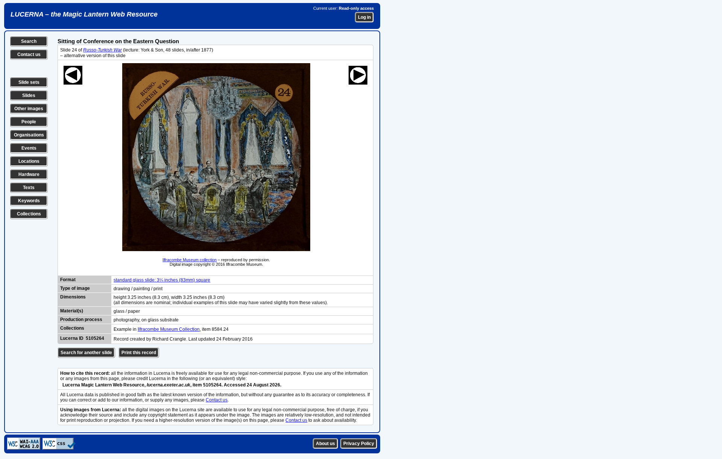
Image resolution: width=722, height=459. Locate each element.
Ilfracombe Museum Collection (169, 329)
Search (28, 41)
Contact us (29, 54)
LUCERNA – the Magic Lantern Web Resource (84, 14)
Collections (29, 214)
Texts (29, 187)
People (28, 121)
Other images (28, 108)
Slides (28, 95)
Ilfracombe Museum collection (189, 260)
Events (28, 148)
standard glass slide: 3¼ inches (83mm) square (162, 280)
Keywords (29, 200)
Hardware (28, 174)
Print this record (138, 352)
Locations (28, 161)
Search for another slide (86, 352)
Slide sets (28, 82)
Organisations (29, 135)
